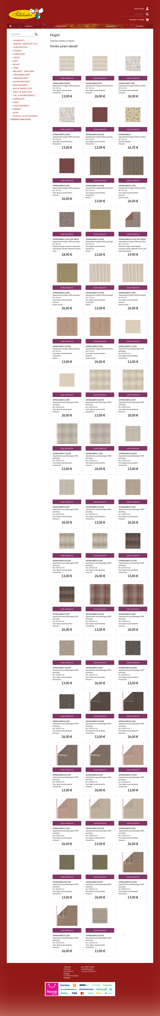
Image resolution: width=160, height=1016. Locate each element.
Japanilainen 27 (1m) (61, 828)
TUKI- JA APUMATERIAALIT (24, 95)
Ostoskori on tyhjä (136, 19)
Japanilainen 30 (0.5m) (62, 882)
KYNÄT (16, 68)
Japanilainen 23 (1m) (94, 668)
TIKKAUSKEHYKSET (21, 78)
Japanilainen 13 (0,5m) (95, 293)
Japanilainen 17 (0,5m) (62, 453)
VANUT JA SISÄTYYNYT (22, 92)
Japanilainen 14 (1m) (94, 346)
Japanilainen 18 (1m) (61, 507)
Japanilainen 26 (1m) (94, 775)
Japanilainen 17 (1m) (94, 453)
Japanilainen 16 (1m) (127, 400)
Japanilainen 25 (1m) (127, 721)
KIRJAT (16, 113)
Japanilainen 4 (125, 134)
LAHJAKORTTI (19, 40)
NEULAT (16, 64)
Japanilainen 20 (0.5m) (62, 561)
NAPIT (15, 61)
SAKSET (16, 102)
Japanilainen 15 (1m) (61, 400)
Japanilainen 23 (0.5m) (62, 668)
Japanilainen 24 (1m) (61, 721)
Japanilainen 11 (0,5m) (95, 186)
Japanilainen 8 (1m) (94, 83)
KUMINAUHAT (19, 99)
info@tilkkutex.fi (87, 969)
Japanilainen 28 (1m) (127, 828)
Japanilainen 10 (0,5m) (95, 134)
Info (87, 26)
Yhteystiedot (110, 26)
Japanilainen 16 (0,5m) (95, 400)
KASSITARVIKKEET (20, 85)
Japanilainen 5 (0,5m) (61, 134)
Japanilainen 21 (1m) (61, 614)
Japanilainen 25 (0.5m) (95, 721)
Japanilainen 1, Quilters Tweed (66, 239)
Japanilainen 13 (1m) (127, 293)
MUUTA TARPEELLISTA (22, 88)
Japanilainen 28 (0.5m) (95, 828)
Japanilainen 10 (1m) (61, 186)
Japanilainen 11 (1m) (127, 186)
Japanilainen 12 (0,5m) (95, 239)
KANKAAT (17, 109)
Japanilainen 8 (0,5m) (61, 83)
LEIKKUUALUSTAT (20, 47)
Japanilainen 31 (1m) (61, 936)
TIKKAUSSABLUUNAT (21, 75)
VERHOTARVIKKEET (21, 106)
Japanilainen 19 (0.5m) (95, 507)
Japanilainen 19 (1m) (127, 507)
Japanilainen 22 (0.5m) (95, 614)
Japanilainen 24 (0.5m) (128, 668)
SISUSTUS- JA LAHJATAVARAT (25, 116)
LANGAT (16, 57)
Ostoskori (140, 26)
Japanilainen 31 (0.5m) (128, 882)
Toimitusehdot (61, 26)
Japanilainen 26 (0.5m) (62, 775)
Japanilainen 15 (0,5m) (128, 346)
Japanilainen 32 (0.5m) (95, 936)
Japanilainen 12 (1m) (61, 293)
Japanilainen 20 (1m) (94, 561)
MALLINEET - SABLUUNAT (23, 71)
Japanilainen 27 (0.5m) (128, 775)
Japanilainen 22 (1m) (127, 614)
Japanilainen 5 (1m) (126, 83)
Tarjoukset (29, 26)
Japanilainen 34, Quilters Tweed (132, 239)
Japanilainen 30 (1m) (94, 882)
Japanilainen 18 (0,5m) (128, 453)
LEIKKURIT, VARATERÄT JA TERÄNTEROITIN (26, 44)
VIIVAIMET (17, 51)
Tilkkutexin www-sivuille (20, 119)
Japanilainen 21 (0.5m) (128, 561)
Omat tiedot (139, 9)
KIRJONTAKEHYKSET (21, 82)
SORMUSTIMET (19, 54)
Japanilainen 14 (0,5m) (62, 346)
